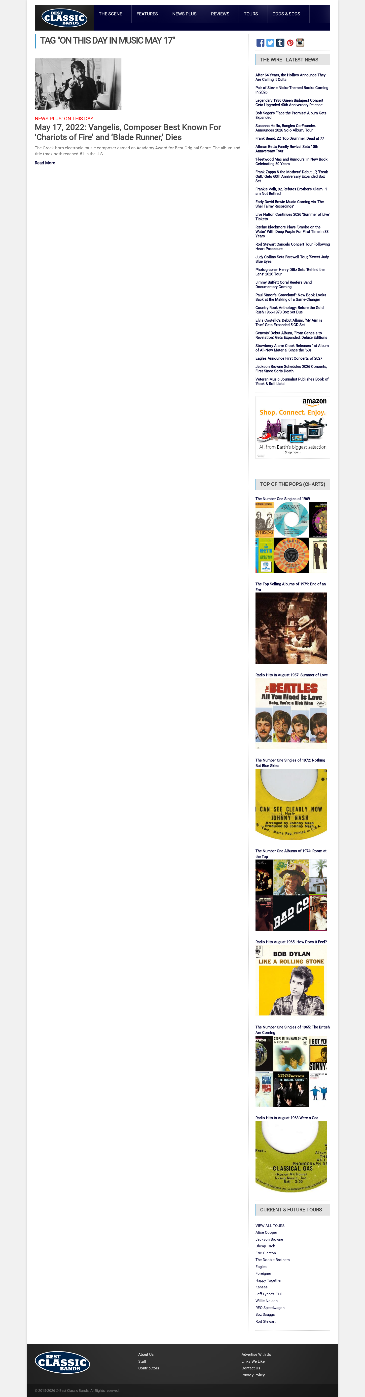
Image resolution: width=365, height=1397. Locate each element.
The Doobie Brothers (273, 1260)
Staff (142, 1361)
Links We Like (253, 1361)
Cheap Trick (265, 1246)
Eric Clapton (266, 1253)
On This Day (78, 119)
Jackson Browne (269, 1239)
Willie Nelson (267, 1301)
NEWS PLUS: (49, 119)
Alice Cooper (266, 1232)
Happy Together (269, 1280)
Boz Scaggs (265, 1314)
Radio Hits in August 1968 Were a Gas (287, 1118)
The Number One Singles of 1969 (283, 499)
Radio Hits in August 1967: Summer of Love (292, 675)
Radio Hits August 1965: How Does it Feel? (291, 942)
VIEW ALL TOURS (270, 1226)
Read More (45, 163)
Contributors (148, 1368)
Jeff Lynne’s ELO (269, 1294)
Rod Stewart (266, 1321)
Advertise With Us (256, 1354)
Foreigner (263, 1273)
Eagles (261, 1267)
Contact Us (251, 1368)
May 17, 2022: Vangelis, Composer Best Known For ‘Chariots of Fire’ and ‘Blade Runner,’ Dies (128, 132)
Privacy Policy (253, 1375)
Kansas (262, 1287)
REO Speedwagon (270, 1308)
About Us (146, 1354)
